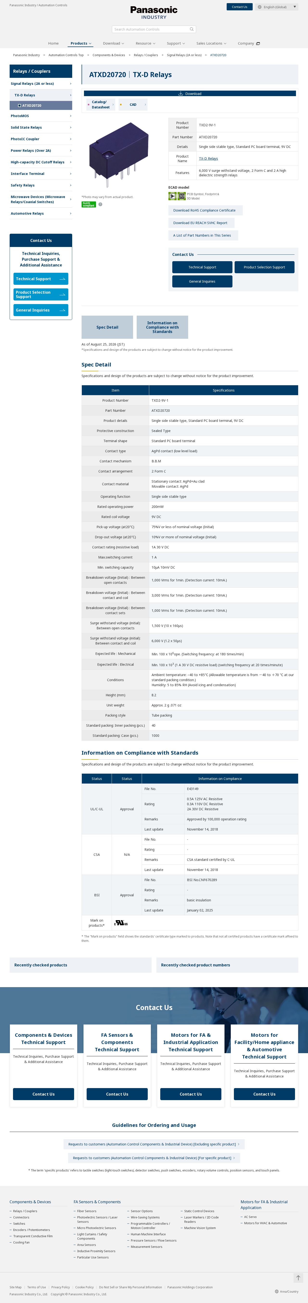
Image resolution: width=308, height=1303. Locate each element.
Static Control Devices (199, 1211)
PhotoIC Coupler (25, 139)
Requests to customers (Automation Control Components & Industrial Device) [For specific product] (152, 1158)
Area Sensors (86, 1245)
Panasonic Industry (26, 55)
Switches (19, 1224)
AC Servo (250, 1217)
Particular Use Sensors (93, 1257)
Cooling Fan (21, 1242)
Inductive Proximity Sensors (96, 1251)
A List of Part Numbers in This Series (202, 235)
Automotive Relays (27, 213)
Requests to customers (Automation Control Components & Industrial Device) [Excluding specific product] (152, 1144)
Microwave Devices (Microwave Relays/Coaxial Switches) (38, 199)
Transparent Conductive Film (33, 1236)
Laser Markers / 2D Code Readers (201, 1219)
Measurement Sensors (146, 1247)
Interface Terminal (27, 173)
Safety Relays (23, 185)
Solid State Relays (26, 127)
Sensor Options (142, 1211)
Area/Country (289, 1292)
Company (246, 43)
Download (111, 43)
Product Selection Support (264, 267)
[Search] (191, 29)
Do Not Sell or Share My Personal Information (130, 1287)
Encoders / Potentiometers (31, 1230)
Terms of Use (36, 1287)
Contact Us (239, 7)
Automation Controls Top (66, 55)
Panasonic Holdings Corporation (190, 1287)
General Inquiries (202, 281)
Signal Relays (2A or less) (184, 55)
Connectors (21, 1217)
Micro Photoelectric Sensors (96, 1228)
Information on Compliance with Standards (162, 327)
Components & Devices (109, 55)
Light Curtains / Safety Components (92, 1236)
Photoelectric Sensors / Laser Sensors (97, 1219)
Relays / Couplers (146, 55)
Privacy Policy (60, 1287)
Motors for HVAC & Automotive (265, 1223)
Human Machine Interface (148, 1234)
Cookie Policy (84, 1287)
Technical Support (202, 267)
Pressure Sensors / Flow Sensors (154, 1240)
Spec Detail (107, 327)
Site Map (16, 1287)
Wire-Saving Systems (145, 1217)
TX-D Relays (208, 158)
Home (53, 43)
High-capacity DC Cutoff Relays (37, 162)
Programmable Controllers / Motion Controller (150, 1226)
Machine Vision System (200, 1228)
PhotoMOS (20, 115)
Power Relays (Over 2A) (31, 150)
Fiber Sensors (86, 1211)
